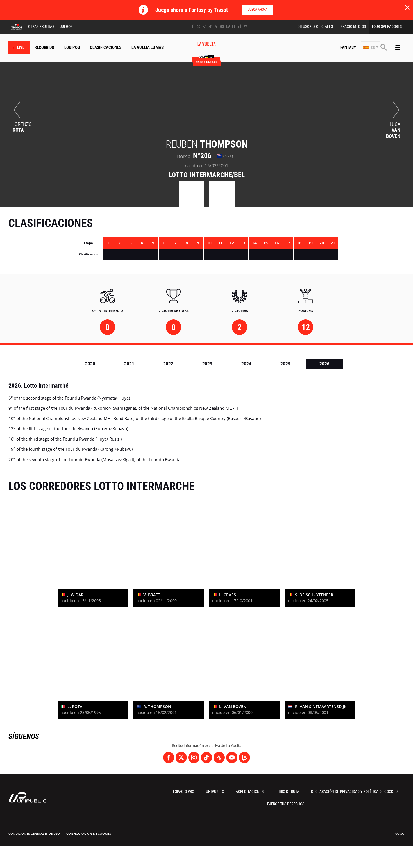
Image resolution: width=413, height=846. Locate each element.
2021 (129, 363)
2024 (246, 363)
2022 (168, 363)
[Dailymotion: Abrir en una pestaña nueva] (239, 27)
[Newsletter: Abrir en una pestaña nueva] (245, 27)
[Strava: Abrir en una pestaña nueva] (216, 27)
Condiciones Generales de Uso (34, 833)
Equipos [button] (72, 47)
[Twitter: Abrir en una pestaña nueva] (198, 27)
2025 (285, 363)
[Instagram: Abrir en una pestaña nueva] (204, 27)
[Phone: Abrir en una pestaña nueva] (234, 27)
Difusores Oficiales (315, 26)
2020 (90, 363)
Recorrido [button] (44, 47)
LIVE (20, 47)
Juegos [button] (66, 26)
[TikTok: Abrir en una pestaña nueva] (210, 27)
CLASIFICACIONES (105, 47)
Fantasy (348, 47)
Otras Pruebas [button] (41, 26)
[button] (370, 47)
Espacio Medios (352, 26)
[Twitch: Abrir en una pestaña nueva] (228, 27)
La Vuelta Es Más (147, 47)
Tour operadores (386, 26)
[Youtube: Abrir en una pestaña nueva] (222, 27)
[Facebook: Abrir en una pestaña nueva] (193, 27)
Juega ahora (257, 10)
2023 (207, 363)
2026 (324, 363)
